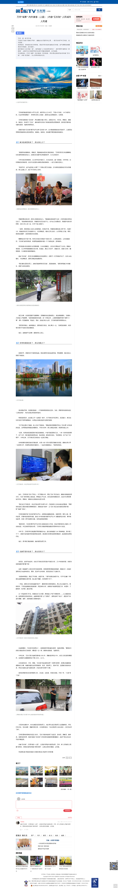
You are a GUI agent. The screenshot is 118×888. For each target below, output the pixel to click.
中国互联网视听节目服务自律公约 (69, 874)
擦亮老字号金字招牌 (43, 848)
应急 (83, 5)
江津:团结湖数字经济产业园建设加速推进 (22, 774)
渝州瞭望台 (96, 55)
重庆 (33, 5)
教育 (41, 5)
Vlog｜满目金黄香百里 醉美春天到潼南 (65, 867)
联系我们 (53, 874)
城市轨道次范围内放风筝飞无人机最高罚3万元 (22, 869)
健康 (46, 5)
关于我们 (43, 874)
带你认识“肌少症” (96, 88)
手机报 (96, 1)
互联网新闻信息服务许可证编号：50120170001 (77, 883)
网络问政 (79, 26)
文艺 (44, 5)
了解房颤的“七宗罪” (82, 100)
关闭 (117, 861)
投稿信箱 (58, 874)
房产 (76, 5)
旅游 (73, 5)
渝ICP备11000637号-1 (82, 885)
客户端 (91, 1)
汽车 (56, 5)
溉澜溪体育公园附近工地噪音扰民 (85, 35)
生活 (51, 5)
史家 (71, 5)
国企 (78, 5)
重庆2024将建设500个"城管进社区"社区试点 (36, 869)
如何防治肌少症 (96, 100)
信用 (86, 5)
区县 (39, 5)
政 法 (50, 835)
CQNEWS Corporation (59, 876)
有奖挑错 (84, 1)
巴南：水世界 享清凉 (52, 840)
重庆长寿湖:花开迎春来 (65, 785)
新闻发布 (89, 5)
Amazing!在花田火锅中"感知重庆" (51, 774)
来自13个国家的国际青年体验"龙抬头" (36, 785)
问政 (54, 5)
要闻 (30, 5)
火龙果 (82, 55)
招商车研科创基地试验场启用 (22, 785)
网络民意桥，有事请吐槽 (82, 29)
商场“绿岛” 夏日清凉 (43, 846)
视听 (64, 5)
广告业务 (48, 874)
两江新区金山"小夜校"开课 (65, 774)
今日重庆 (48, 11)
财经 (49, 5)
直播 (58, 5)
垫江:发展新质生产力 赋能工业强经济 (37, 774)
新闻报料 (96, 19)
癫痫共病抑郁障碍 (82, 88)
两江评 (35, 5)
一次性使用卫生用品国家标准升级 (47, 843)
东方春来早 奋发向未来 (51, 785)
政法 (61, 5)
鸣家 (69, 5)
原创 (81, 5)
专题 (66, 5)
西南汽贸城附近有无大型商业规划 (85, 32)
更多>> (100, 75)
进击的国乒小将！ (96, 67)
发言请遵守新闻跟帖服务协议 (24, 793)
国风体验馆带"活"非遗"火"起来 (50, 867)
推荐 (28, 5)
